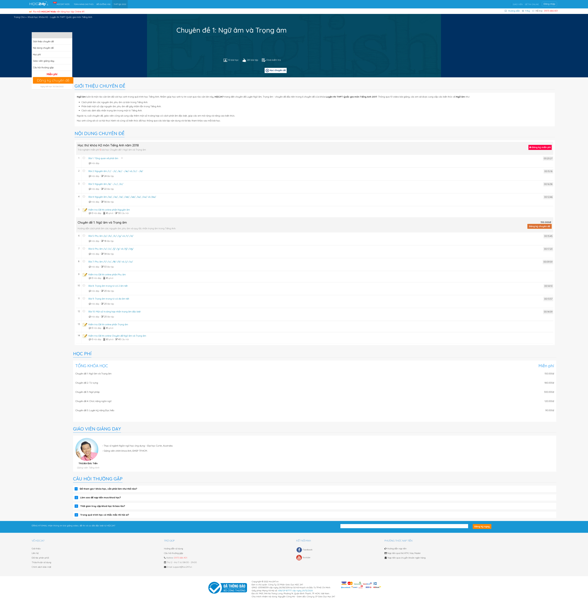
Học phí (37, 54)
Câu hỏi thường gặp (43, 67)
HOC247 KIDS (63, 4)
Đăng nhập (549, 3)
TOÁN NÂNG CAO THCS (83, 4)
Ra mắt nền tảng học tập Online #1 (58, 11)
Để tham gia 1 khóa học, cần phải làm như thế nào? (108, 488)
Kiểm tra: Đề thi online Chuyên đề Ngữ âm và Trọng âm (117, 335)
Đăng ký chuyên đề (53, 80)
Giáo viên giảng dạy (43, 60)
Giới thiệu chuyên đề (43, 41)
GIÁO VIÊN (518, 4)
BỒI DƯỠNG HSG (103, 4)
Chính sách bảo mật (41, 567)
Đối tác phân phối (40, 557)
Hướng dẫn (514, 10)
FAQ (527, 10)
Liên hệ (35, 553)
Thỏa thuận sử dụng (41, 562)
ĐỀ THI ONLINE (532, 4)
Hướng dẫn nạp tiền (397, 548)
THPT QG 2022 (120, 4)
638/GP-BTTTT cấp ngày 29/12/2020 (295, 590)
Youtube (306, 557)
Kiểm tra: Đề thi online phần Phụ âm (107, 274)
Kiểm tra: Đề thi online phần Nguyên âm (109, 209)
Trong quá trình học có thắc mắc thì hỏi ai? (104, 514)
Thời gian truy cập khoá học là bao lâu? (102, 506)
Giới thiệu (36, 548)
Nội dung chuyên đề (43, 47)
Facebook (307, 549)
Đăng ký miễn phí (541, 147)
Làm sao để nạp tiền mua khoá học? (100, 497)
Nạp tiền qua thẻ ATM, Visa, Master (404, 553)
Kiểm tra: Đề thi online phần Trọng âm (108, 324)
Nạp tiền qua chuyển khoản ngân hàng (406, 557)
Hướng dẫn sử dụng (173, 548)
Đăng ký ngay (482, 526)
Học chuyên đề (278, 70)
